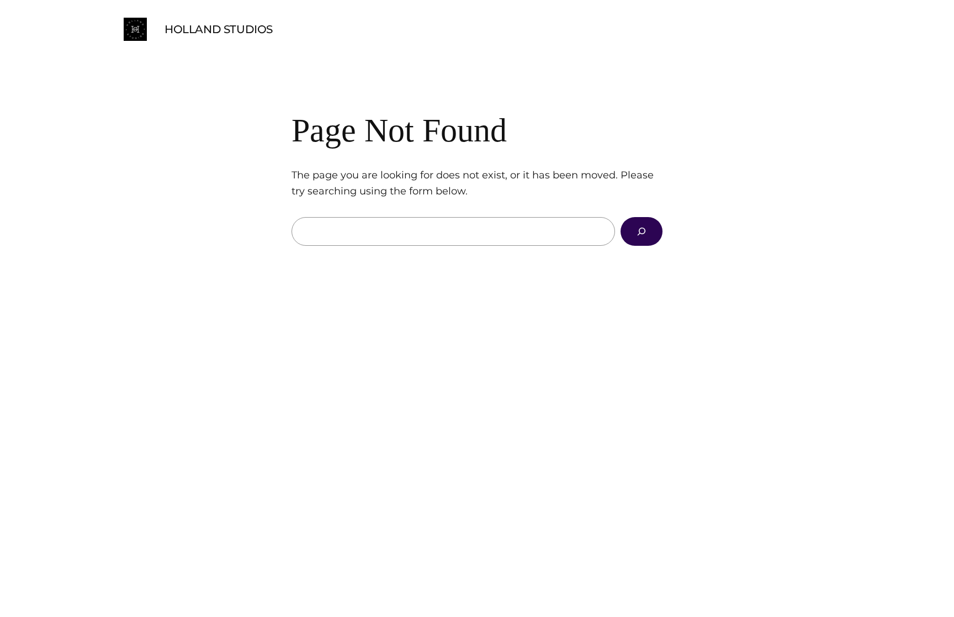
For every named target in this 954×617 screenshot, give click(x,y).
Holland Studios (219, 29)
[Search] (641, 231)
